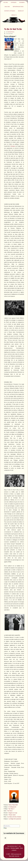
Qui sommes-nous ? (12, 846)
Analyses (7, 6)
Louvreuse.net (17, 854)
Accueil (6, 2)
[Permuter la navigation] (5, 838)
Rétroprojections (18, 6)
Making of (21, 10)
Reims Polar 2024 (13, 804)
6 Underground (12, 806)
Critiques (13, 2)
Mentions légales (15, 848)
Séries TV (14, 15)
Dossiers (21, 2)
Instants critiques (9, 10)
